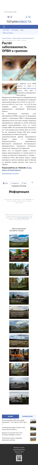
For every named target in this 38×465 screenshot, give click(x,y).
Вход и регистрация (19, 229)
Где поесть (6, 30)
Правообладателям (19, 450)
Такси (22, 30)
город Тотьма (6, 38)
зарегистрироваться (23, 218)
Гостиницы (15, 30)
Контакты (19, 454)
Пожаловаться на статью (10, 174)
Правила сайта (19, 452)
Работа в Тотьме (8, 33)
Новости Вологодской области (22, 38)
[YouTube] (11, 16)
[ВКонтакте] (8, 16)
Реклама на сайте (19, 448)
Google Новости (15, 170)
